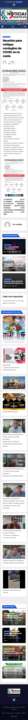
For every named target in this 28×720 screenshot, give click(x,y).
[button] (22, 26)
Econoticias (7, 631)
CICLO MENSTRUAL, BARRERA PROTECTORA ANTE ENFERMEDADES (19, 206)
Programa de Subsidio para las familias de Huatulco (14, 671)
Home (3, 713)
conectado (18, 300)
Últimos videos (14, 716)
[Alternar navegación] (13, 26)
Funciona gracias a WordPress (10, 707)
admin (12, 61)
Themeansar (14, 709)
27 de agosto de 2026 (11, 620)
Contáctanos (18, 713)
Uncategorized (6, 36)
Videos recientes (15, 631)
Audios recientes (10, 713)
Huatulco (24, 713)
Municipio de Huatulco (9, 613)
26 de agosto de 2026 (11, 655)
